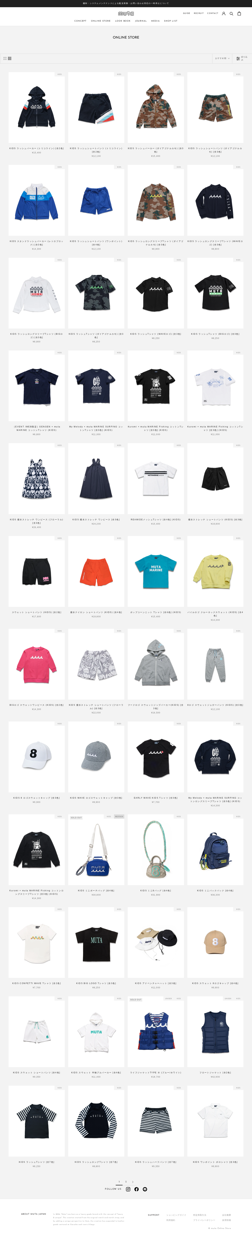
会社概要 (226, 1215)
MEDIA (155, 21)
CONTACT (212, 13)
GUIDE (186, 13)
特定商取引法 (199, 1215)
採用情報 (226, 1220)
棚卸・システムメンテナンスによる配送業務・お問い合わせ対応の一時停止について (126, 3)
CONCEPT (80, 21)
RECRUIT (199, 13)
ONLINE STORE (101, 21)
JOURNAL (141, 21)
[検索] (231, 13)
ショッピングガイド (176, 1215)
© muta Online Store (219, 1228)
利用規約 (170, 1220)
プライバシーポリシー (204, 1220)
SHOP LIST (170, 21)
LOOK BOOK (123, 21)
